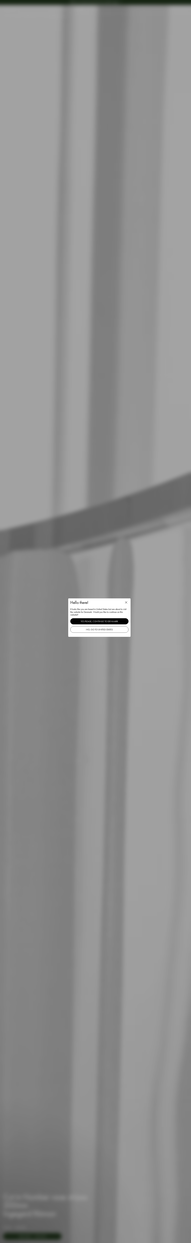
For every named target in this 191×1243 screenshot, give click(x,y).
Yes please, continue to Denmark (99, 621)
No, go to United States (99, 629)
